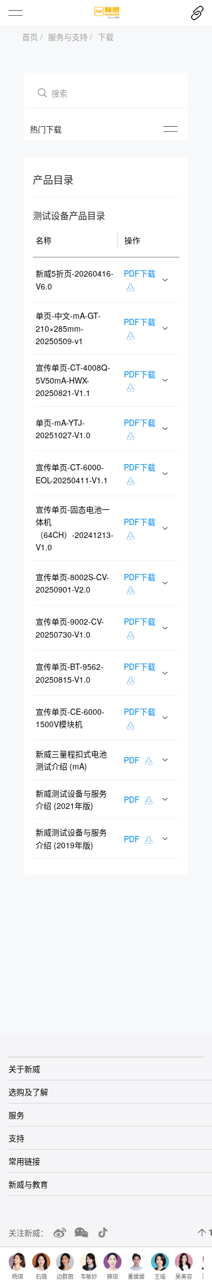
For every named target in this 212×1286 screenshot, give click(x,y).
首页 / (32, 36)
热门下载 (46, 129)
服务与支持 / (70, 36)
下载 (106, 36)
